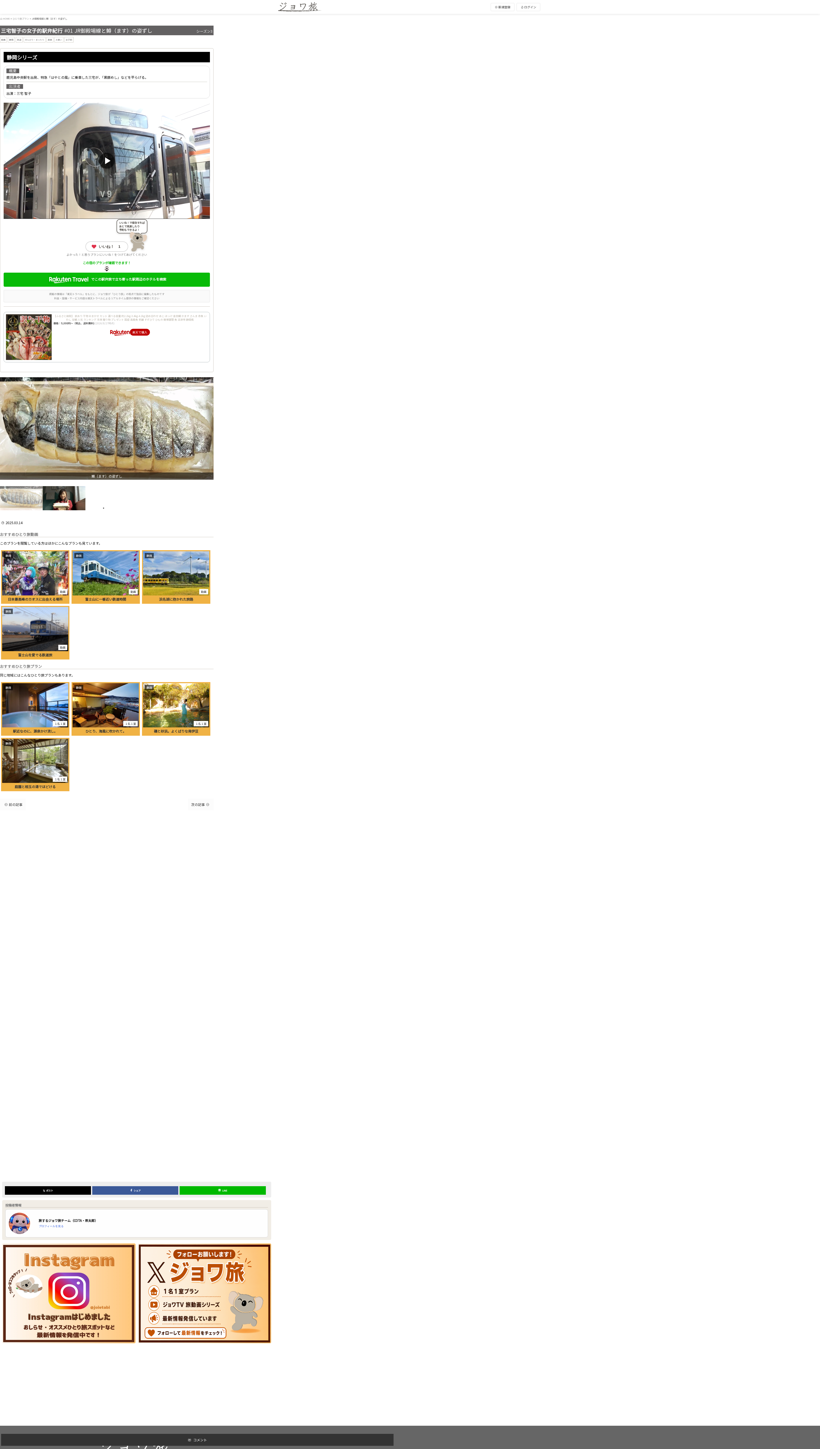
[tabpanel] (21, 498)
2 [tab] (110, 508)
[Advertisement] (136, 1377)
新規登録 (504, 7)
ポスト (48, 1190)
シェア (137, 1190)
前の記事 (15, 804)
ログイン (530, 7)
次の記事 (198, 804)
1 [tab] (103, 508)
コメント (200, 1439)
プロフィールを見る (51, 1226)
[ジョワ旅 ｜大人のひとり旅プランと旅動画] (300, 7)
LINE (224, 1190)
